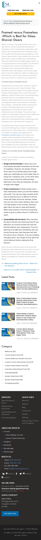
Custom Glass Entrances (15, 438)
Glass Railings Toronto (14, 435)
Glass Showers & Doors (8, 402)
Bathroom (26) (10, 351)
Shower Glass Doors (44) (14, 376)
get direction (10, 513)
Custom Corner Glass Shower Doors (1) (19, 362)
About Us (25, 400)
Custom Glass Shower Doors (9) (16, 365)
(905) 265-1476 (27, 10)
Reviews (25, 404)
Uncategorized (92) (12, 383)
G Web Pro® (16, 532)
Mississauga (8, 452)
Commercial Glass (9, 418)
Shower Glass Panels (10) (14, 380)
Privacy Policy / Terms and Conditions (30, 422)
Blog (10, 21)
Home (6, 21)
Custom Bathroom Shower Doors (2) (18, 358)
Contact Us (26, 411)
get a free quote (20, 14)
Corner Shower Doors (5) (14, 355)
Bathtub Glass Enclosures (7, 408)
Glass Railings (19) (11, 372)
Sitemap (25, 417)
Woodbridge (8, 448)
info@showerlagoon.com (19, 469)
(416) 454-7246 (13, 10)
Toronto (7, 431)
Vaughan (7, 442)
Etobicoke (7, 445)
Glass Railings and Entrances (9, 413)
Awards (25, 414)
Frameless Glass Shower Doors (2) (17, 369)
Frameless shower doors (11, 135)
